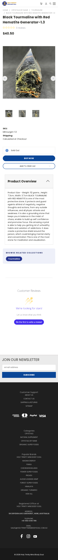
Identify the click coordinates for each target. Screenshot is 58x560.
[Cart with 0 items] (41, 3)
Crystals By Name (29, 441)
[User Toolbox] (46, 3)
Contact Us (29, 398)
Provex (29, 475)
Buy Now (29, 158)
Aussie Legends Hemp (29, 479)
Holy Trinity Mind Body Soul (29, 457)
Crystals (29, 433)
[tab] (29, 181)
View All (29, 494)
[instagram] (28, 536)
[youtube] (35, 536)
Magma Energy (29, 461)
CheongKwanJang (29, 468)
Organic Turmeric (29, 490)
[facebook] (21, 536)
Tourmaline (14, 258)
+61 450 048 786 (29, 521)
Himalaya (29, 486)
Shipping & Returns (29, 402)
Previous (4, 557)
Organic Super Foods (29, 444)
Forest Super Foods (29, 483)
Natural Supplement (29, 437)
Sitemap (29, 406)
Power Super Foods (29, 472)
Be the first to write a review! (29, 322)
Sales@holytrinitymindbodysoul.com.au (29, 528)
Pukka (29, 464)
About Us (29, 395)
